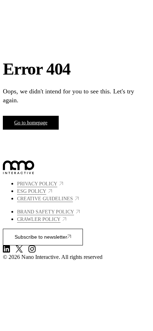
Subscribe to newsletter (41, 237)
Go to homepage (30, 122)
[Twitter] (19, 249)
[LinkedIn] (6, 249)
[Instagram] (32, 249)
